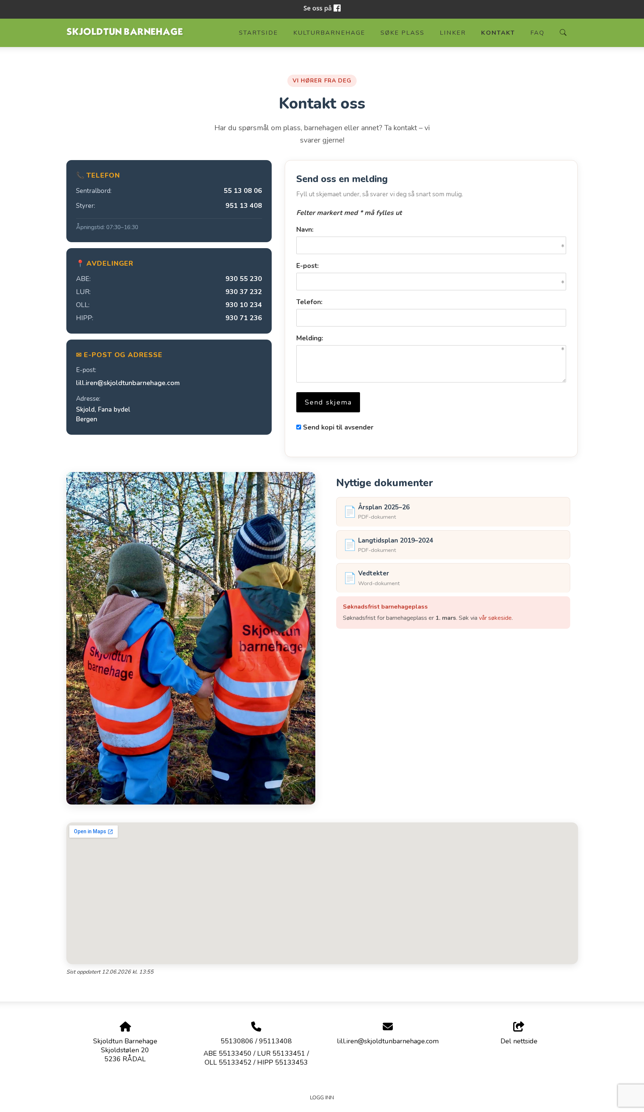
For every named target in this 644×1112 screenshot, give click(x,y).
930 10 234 (243, 304)
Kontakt (498, 33)
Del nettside (519, 1041)
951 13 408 (243, 205)
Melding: (309, 338)
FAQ (537, 33)
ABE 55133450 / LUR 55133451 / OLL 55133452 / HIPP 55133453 (256, 1058)
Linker (453, 33)
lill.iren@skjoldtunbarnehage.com (128, 382)
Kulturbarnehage (329, 33)
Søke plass (402, 33)
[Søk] (563, 32)
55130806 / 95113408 (256, 1041)
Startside (258, 33)
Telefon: (309, 301)
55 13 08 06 (243, 190)
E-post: (307, 265)
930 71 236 (243, 317)
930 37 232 (243, 291)
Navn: (304, 229)
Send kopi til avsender (338, 427)
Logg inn (322, 1097)
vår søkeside (495, 618)
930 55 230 (243, 278)
